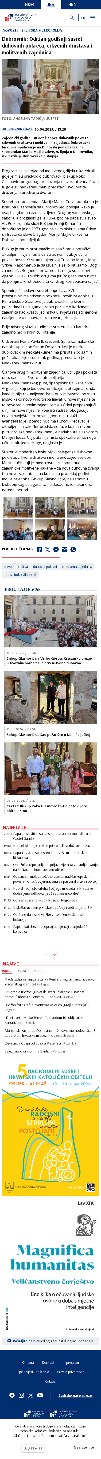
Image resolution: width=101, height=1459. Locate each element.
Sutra (22, 971)
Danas (6, 971)
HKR (72, 4)
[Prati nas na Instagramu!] (21, 1395)
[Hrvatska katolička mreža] (34, 1414)
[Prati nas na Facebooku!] (12, 1395)
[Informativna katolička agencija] (63, 1414)
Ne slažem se (84, 1447)
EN (83, 17)
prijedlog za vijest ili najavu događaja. (53, 1341)
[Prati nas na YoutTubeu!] (40, 1395)
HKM (29, 4)
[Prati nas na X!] (31, 1395)
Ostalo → (39, 971)
